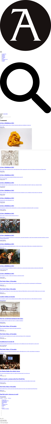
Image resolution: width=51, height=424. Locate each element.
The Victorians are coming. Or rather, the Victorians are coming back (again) (12, 275)
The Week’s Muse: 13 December (8, 281)
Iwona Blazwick (2, 186)
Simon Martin (2, 171)
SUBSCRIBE (5, 113)
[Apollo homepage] (25, 25)
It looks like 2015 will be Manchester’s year (7, 200)
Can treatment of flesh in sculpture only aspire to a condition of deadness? (11, 320)
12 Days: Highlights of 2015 (7, 123)
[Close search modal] (1, 115)
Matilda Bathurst (2, 322)
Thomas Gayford (2, 382)
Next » (10, 398)
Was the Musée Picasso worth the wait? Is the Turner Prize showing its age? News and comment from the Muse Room (18, 388)
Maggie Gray (2, 247)
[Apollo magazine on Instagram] (2, 413)
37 (4, 398)
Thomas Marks (2, 277)
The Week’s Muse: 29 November (8, 326)
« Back (1, 398)
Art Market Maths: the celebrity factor (10, 371)
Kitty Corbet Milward (3, 345)
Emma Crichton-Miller (3, 178)
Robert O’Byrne (2, 194)
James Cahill (2, 126)
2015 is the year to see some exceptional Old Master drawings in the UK (11, 177)
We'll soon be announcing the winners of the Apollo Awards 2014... (10, 328)
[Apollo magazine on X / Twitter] (2, 412)
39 (6, 398)
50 (8, 398)
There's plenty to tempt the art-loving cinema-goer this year (9, 215)
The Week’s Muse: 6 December (8, 289)
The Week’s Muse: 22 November (8, 334)
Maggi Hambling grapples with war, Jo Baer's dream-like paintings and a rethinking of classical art (15, 125)
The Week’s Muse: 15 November (8, 349)
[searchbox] (5, 116)
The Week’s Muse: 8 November (8, 386)
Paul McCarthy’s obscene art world (9, 394)
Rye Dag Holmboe (3, 396)
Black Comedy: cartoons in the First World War (12, 379)
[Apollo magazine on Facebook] (2, 410)
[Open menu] (1, 52)
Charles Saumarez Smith (4, 269)
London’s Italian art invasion (7, 296)
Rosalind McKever (3, 300)
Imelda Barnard (2, 201)
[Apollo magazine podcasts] (2, 415)
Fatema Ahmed (2, 217)
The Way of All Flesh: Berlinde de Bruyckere (11, 318)
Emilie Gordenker (3, 209)
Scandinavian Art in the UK (7, 341)
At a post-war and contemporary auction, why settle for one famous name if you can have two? (15, 373)
